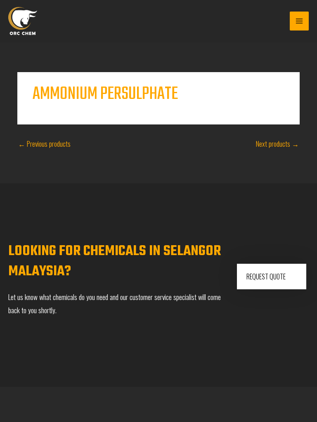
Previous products (44, 143)
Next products (277, 143)
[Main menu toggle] (299, 21)
